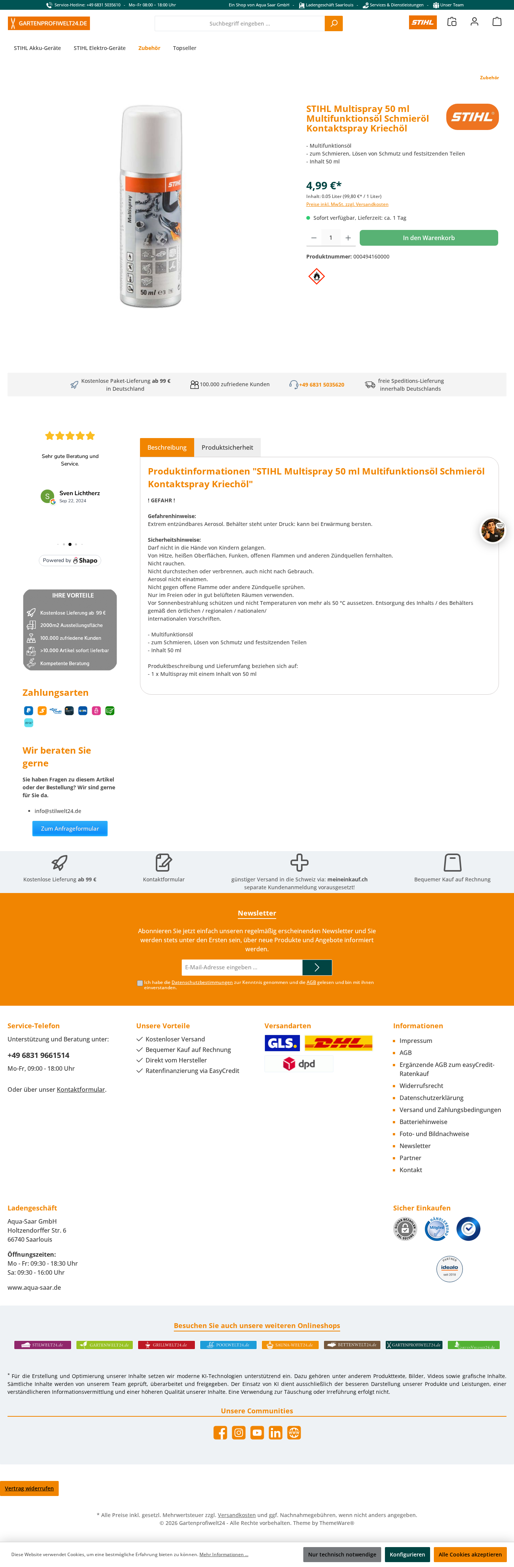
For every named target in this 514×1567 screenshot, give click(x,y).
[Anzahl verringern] (314, 237)
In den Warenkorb (429, 238)
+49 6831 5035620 (321, 384)
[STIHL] (472, 121)
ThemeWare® (336, 1522)
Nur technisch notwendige (342, 1554)
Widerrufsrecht (421, 1086)
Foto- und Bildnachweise (434, 1134)
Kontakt (411, 1170)
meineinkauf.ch (347, 879)
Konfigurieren (407, 1554)
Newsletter (415, 1146)
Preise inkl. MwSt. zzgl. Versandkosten (347, 204)
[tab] (167, 447)
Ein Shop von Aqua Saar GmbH (259, 5)
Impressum (416, 1041)
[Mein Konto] (474, 21)
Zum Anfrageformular (70, 828)
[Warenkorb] (497, 21)
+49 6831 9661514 (38, 1055)
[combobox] (240, 23)
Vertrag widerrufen (29, 1488)
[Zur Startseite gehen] (49, 23)
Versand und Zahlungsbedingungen (450, 1110)
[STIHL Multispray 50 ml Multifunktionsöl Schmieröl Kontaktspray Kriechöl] (153, 216)
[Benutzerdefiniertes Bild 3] (468, 1229)
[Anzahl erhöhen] (348, 237)
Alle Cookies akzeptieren (470, 1554)
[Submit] (317, 968)
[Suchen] (334, 23)
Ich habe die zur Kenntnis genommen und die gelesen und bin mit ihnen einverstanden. (259, 985)
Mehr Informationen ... (223, 1554)
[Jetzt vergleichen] (452, 21)
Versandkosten (237, 1515)
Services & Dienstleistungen (396, 5)
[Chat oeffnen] (492, 530)
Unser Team (452, 5)
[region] (153, 216)
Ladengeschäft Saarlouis (329, 5)
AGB (311, 982)
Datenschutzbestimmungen (202, 982)
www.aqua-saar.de (34, 1287)
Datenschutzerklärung (432, 1098)
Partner (410, 1158)
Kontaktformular (164, 879)
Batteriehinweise (423, 1122)
